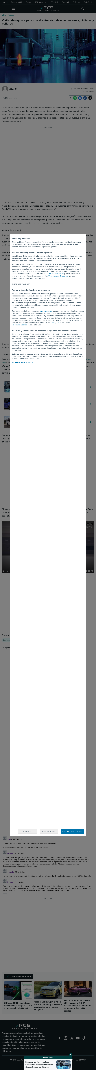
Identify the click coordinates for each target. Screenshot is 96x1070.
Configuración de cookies (58, 276)
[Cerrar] (70, 1054)
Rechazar (27, 831)
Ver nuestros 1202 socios (22, 362)
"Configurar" (55, 322)
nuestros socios (46, 311)
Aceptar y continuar (72, 831)
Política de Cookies (56, 274)
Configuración (49, 831)
